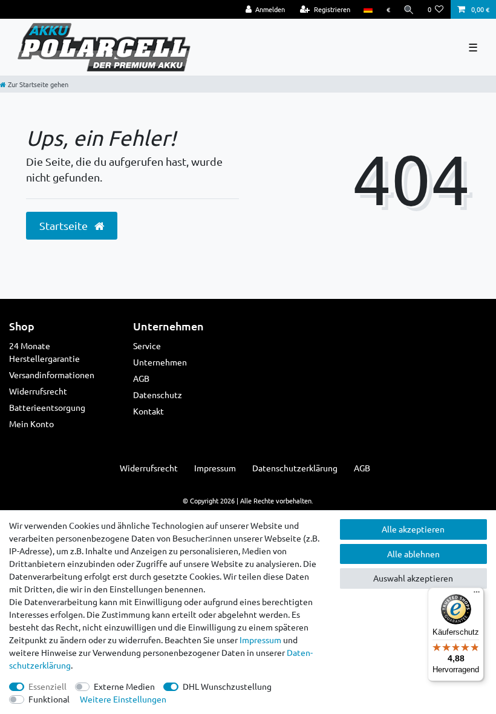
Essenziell (47, 686)
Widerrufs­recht (149, 467)
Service (147, 345)
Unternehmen (160, 361)
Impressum (215, 467)
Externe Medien (124, 686)
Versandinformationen (51, 374)
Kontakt (148, 410)
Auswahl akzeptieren (413, 577)
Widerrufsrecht (38, 390)
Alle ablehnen (413, 553)
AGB (141, 378)
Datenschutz (157, 394)
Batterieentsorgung (47, 407)
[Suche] (409, 9)
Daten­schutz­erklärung (295, 467)
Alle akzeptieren (413, 528)
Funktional (49, 698)
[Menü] (476, 595)
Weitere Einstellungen (123, 698)
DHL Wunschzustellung (227, 686)
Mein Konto (31, 423)
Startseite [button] (64, 225)
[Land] (368, 9)
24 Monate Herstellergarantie (44, 352)
